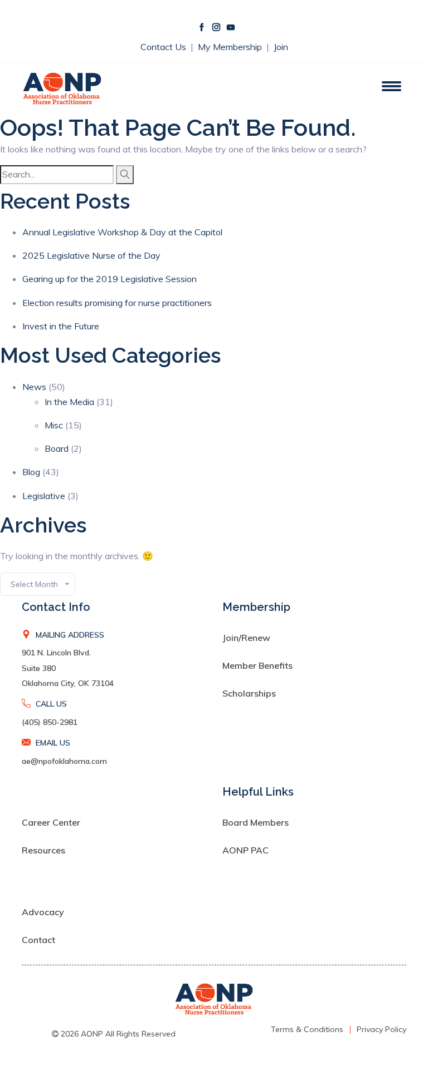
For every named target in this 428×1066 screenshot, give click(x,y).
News (34, 386)
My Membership (231, 46)
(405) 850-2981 (49, 722)
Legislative (43, 495)
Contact (38, 939)
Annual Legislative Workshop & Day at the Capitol (122, 232)
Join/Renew (246, 637)
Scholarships (249, 693)
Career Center (51, 822)
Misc (54, 425)
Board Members (255, 822)
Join (281, 46)
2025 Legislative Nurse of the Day (91, 255)
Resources (43, 850)
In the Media (69, 401)
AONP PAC (245, 850)
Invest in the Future (60, 326)
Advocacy (43, 911)
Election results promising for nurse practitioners (117, 302)
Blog (31, 471)
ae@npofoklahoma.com (64, 761)
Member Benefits (257, 665)
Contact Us (164, 46)
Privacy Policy (381, 1029)
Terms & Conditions (307, 1029)
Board (57, 448)
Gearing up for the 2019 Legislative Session (109, 278)
